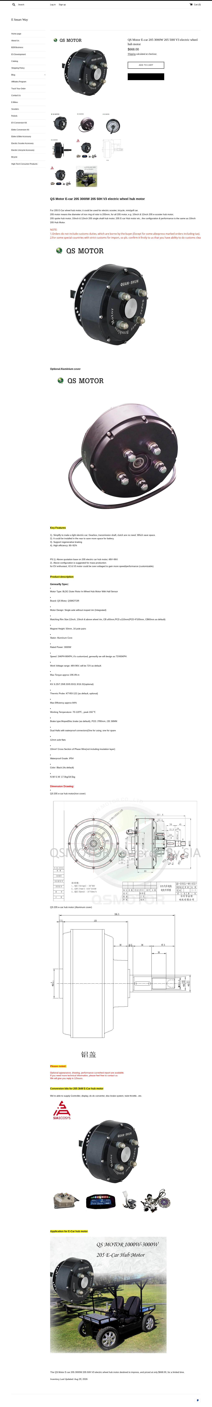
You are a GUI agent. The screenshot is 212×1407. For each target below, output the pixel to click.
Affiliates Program (18, 82)
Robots (14, 116)
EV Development (18, 54)
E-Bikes (14, 102)
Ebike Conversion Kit (20, 130)
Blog (28, 75)
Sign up (62, 5)
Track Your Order (18, 89)
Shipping (131, 54)
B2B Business (17, 47)
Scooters (15, 109)
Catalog (14, 61)
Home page (16, 34)
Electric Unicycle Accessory (22, 150)
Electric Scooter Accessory (22, 143)
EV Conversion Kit (19, 123)
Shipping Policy (18, 68)
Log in (53, 5)
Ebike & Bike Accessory (21, 136)
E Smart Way (19, 19)
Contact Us (16, 95)
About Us (15, 41)
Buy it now (146, 76)
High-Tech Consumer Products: (24, 164)
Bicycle (14, 157)
